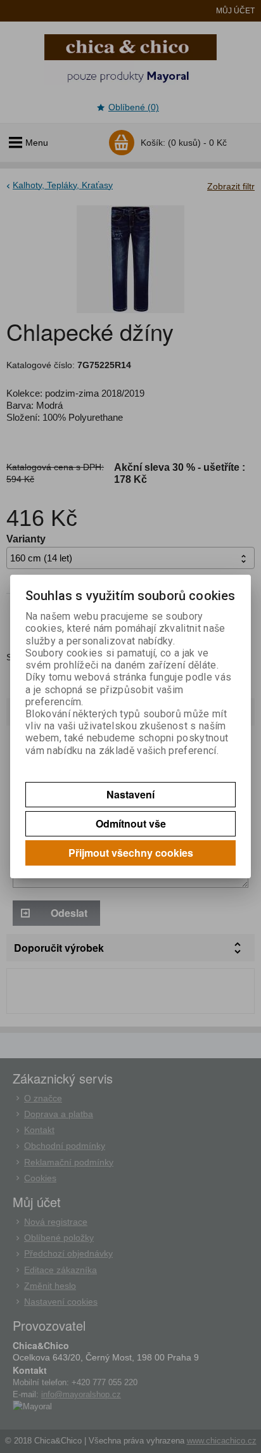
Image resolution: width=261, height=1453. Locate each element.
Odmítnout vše (131, 823)
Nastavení (130, 794)
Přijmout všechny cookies (130, 852)
